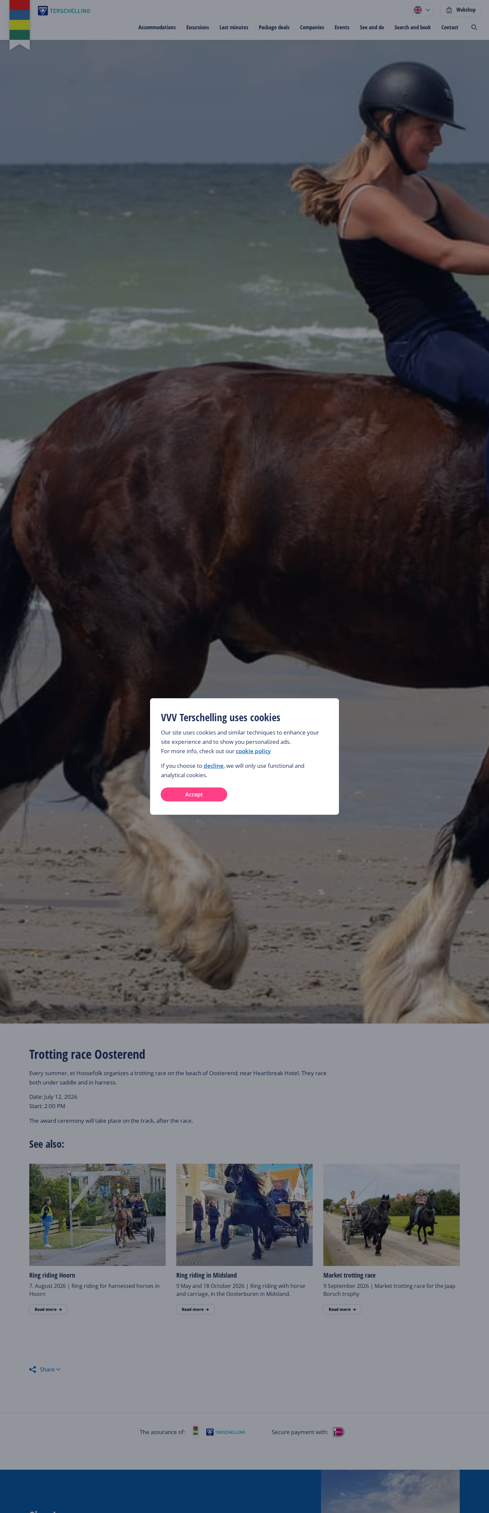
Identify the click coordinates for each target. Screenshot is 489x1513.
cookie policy (253, 751)
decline (214, 765)
